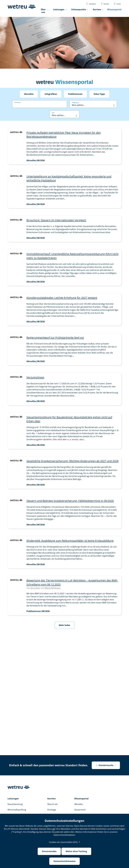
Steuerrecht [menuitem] (80, 809)
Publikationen (75, 94)
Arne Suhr (35, 588)
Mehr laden (64, 625)
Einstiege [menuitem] (51, 809)
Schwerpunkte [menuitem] (78, 9)
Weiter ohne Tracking (76, 851)
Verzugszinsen (35, 377)
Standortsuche (104, 765)
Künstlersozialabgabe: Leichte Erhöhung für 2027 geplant (61, 297)
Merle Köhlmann (53, 588)
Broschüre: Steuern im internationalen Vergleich (56, 220)
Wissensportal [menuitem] (114, 9)
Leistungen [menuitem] (58, 9)
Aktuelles (29, 94)
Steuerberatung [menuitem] (15, 804)
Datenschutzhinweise (64, 861)
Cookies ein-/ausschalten (63, 842)
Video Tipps (99, 94)
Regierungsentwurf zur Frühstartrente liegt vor (55, 337)
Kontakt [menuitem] (105, 3)
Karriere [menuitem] (97, 9)
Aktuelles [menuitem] (78, 804)
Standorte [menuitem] (91, 3)
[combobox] (93, 105)
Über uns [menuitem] (43, 11)
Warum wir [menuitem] (52, 804)
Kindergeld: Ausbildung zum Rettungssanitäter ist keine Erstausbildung (70, 540)
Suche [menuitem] (117, 3)
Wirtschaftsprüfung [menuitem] (17, 809)
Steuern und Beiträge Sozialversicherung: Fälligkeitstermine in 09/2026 (70, 501)
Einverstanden (49, 851)
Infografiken (51, 94)
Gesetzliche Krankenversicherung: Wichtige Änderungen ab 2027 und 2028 (72, 461)
